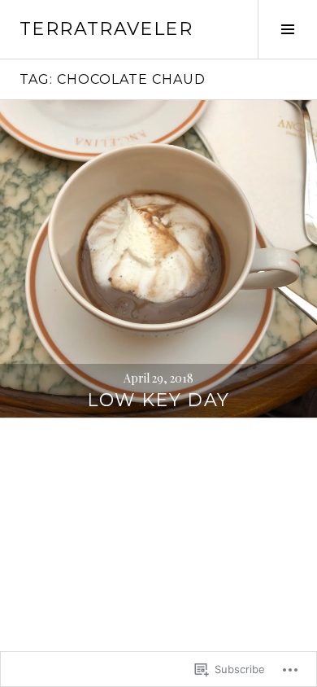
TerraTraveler (106, 29)
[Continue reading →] (158, 259)
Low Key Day (158, 400)
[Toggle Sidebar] (287, 29)
